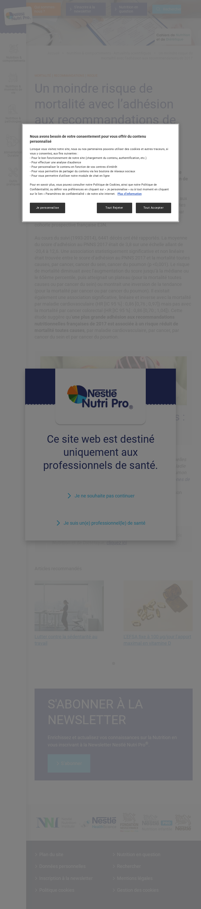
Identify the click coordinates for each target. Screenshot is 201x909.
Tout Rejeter (114, 207)
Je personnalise (47, 207)
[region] (100, 173)
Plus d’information (130, 194)
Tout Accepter (153, 207)
